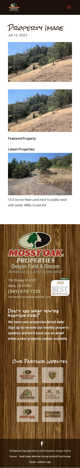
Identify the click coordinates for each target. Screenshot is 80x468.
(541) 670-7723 (24, 291)
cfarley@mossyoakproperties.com (29, 296)
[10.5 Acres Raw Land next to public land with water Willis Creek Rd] (40, 194)
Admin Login (44, 462)
